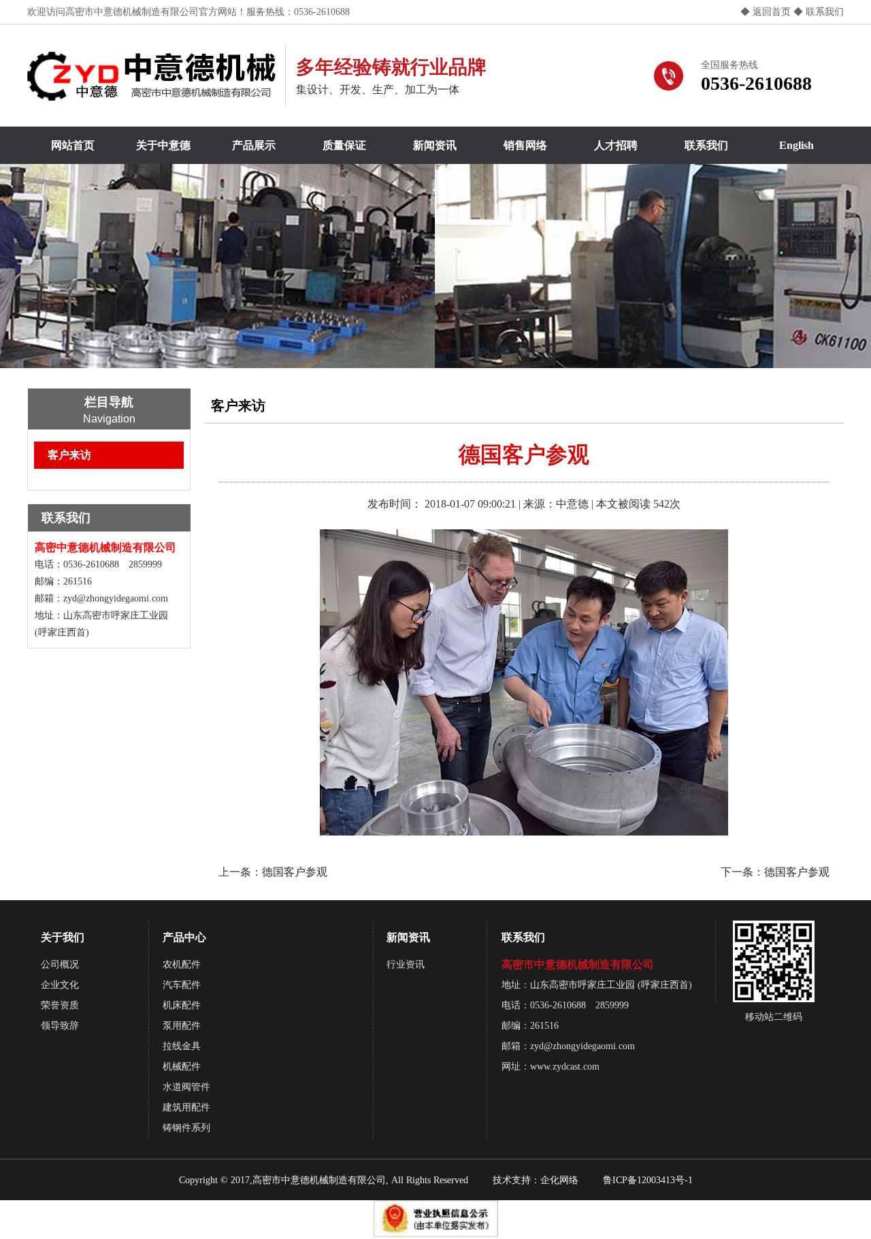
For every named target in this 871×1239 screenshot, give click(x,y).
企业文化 (60, 985)
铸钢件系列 (186, 1128)
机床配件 (182, 1005)
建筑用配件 (186, 1107)
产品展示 (254, 145)
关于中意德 (163, 145)
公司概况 (60, 964)
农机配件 (182, 964)
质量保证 (344, 145)
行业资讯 (406, 964)
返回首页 (772, 12)
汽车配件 (182, 985)
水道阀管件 (186, 1087)
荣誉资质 (60, 1005)
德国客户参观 (294, 872)
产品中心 (184, 937)
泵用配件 (182, 1026)
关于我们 (62, 937)
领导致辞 (60, 1026)
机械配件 (182, 1066)
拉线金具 (182, 1046)
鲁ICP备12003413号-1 (648, 1180)
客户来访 (69, 455)
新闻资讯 (435, 145)
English (796, 145)
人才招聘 (616, 145)
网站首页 (73, 145)
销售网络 (525, 145)
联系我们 (823, 12)
